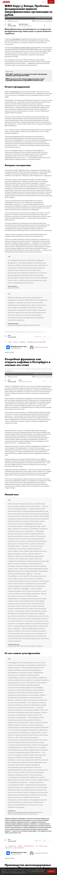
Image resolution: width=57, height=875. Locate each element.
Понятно (51, 871)
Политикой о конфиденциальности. (36, 872)
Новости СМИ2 (9, 352)
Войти (51, 2)
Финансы (15, 342)
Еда (36, 846)
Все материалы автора (25, 25)
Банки (10, 342)
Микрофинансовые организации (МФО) (36, 342)
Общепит (20, 846)
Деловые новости (43, 846)
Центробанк (22, 342)
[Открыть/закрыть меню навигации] (42, 2)
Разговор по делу (12, 846)
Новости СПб (8, 848)
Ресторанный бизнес (29, 846)
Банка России (15, 91)
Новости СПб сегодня (19, 848)
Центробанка (16, 39)
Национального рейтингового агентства (24, 47)
